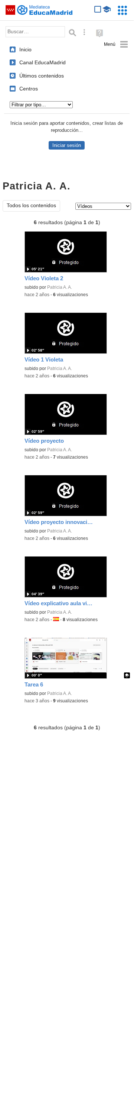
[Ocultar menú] (116, 44)
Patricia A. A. (59, 287)
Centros (28, 89)
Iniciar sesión (66, 145)
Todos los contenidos (31, 205)
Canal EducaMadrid (42, 62)
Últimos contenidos (41, 76)
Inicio (25, 49)
